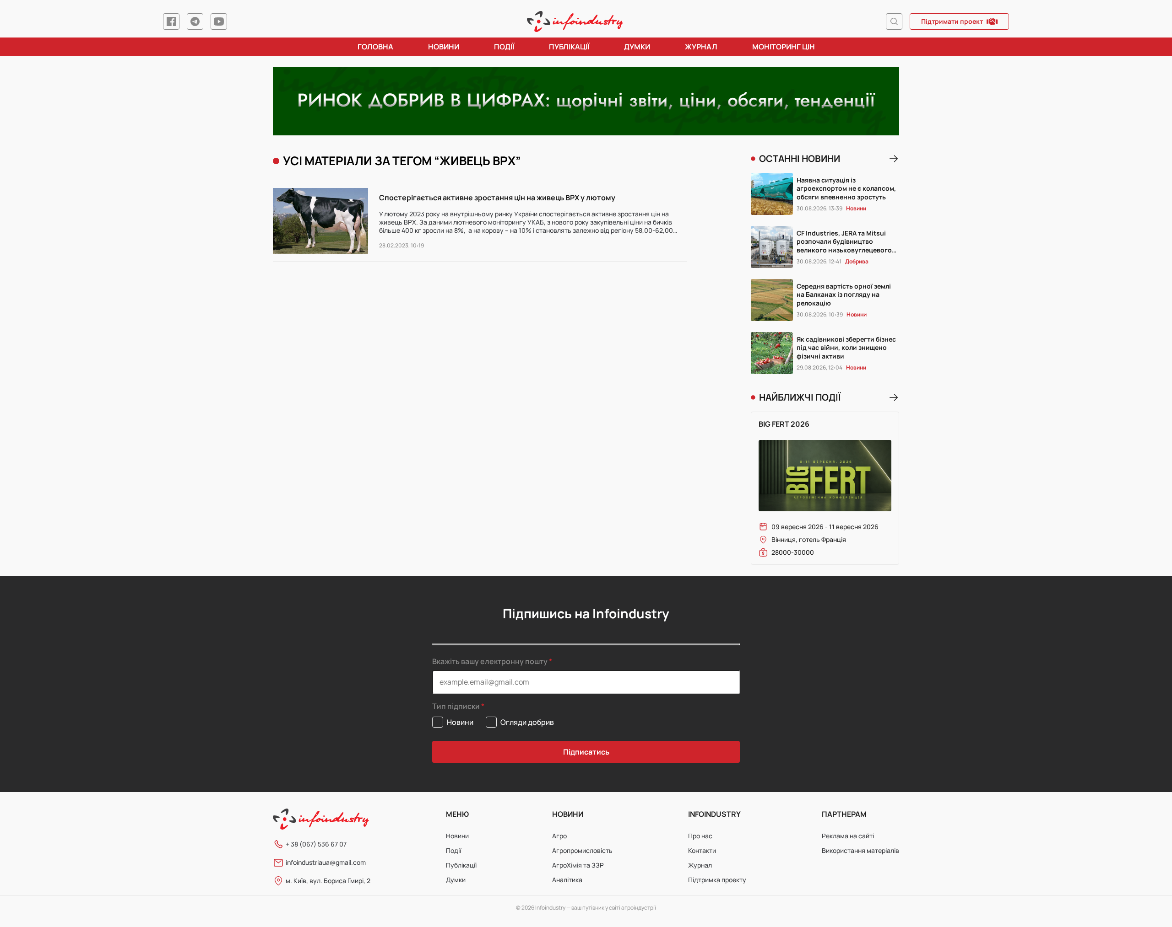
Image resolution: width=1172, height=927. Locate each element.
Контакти (702, 850)
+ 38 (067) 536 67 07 (316, 844)
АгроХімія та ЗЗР (578, 865)
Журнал (701, 47)
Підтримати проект (952, 21)
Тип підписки (456, 706)
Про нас (700, 835)
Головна (375, 47)
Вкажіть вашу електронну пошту (490, 661)
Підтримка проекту (717, 879)
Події (504, 47)
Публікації (569, 47)
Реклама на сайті (848, 835)
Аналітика (567, 879)
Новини (443, 47)
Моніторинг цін (783, 47)
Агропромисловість (582, 850)
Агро (559, 835)
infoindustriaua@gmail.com (326, 862)
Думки (637, 47)
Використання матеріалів (860, 850)
